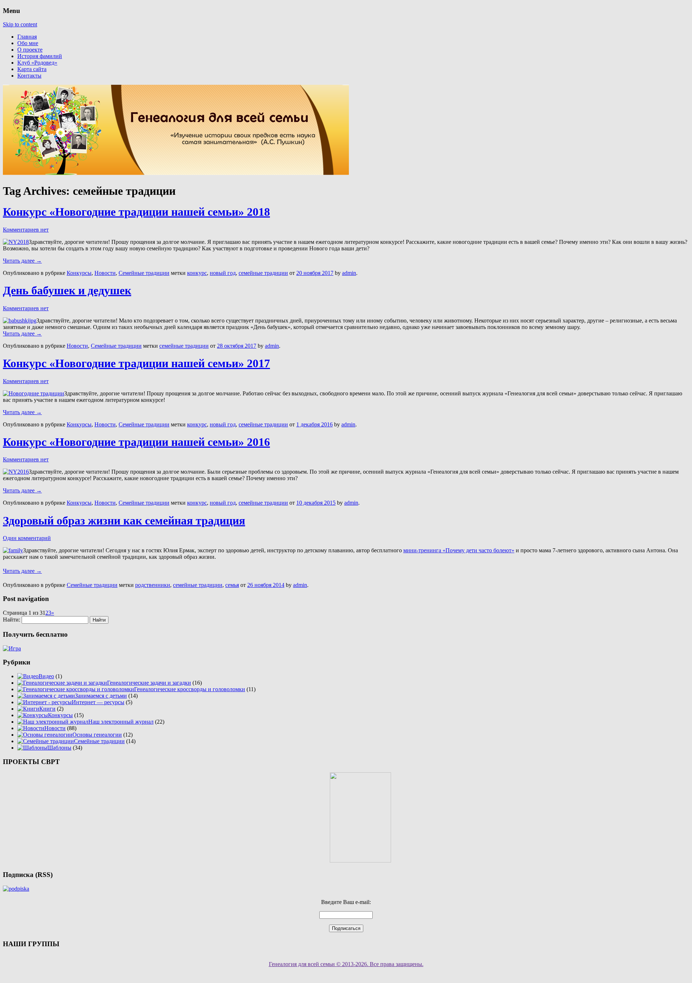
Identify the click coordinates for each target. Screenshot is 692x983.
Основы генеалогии (97, 735)
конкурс (197, 273)
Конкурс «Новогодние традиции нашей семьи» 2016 (136, 441)
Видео (46, 676)
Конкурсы (79, 273)
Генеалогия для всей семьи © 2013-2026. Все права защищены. (346, 964)
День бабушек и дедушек (67, 290)
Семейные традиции (144, 273)
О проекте (30, 50)
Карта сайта (31, 69)
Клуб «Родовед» (37, 63)
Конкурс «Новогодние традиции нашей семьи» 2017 (136, 363)
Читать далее (22, 261)
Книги (47, 709)
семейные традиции (263, 273)
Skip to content (20, 24)
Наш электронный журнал (121, 722)
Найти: (11, 619)
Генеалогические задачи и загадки (149, 683)
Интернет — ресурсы (98, 702)
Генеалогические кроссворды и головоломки (189, 689)
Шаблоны (59, 748)
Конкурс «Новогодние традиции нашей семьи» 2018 (136, 211)
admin (349, 273)
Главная (27, 37)
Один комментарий (27, 538)
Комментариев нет (26, 230)
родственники (152, 585)
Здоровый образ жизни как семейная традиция (124, 520)
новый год (223, 273)
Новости (105, 273)
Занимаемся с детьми (101, 696)
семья (232, 585)
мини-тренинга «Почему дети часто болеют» (458, 550)
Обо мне (27, 43)
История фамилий (39, 56)
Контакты (29, 76)
